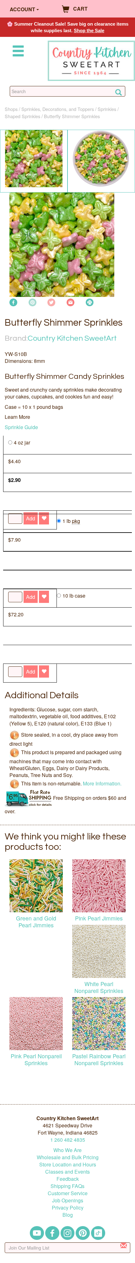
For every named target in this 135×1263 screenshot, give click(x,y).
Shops (11, 109)
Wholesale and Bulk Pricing (68, 1157)
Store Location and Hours (67, 1164)
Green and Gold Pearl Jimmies (36, 921)
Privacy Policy (68, 1207)
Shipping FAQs (67, 1186)
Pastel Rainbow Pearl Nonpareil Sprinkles (99, 1059)
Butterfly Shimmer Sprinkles (72, 116)
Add (30, 671)
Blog (67, 1214)
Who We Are (67, 1150)
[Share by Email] (70, 301)
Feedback (68, 1178)
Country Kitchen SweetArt (72, 338)
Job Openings (67, 1200)
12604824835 (67, 1139)
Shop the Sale (89, 30)
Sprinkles (107, 109)
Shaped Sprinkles (22, 116)
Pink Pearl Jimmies (99, 918)
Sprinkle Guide (21, 427)
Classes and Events (67, 1171)
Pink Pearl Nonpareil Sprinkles (36, 1059)
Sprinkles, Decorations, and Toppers (57, 109)
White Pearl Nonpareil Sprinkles (98, 987)
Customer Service (68, 1193)
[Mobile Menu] (17, 52)
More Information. (102, 783)
